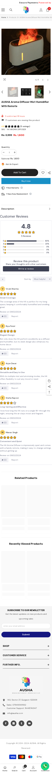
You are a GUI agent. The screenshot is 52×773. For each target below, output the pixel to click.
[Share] (48, 172)
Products (12, 17)
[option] (26, 52)
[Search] (11, 10)
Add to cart (19, 172)
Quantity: (5, 147)
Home (3, 17)
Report (15, 316)
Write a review (26, 268)
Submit (26, 634)
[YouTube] (29, 723)
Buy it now (26, 181)
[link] (13, 521)
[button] (42, 79)
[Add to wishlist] (43, 172)
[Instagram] (14, 723)
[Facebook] (6, 723)
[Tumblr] (21, 723)
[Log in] (41, 9)
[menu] (3, 10)
